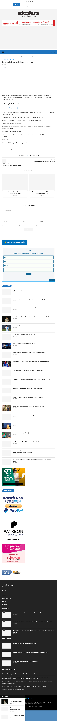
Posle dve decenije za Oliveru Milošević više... (16, 700)
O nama (17, 7)
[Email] (32, 1)
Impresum (39, 7)
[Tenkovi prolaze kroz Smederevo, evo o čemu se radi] (6, 615)
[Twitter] (26, 1)
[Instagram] (28, 1)
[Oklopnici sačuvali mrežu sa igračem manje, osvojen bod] (6, 328)
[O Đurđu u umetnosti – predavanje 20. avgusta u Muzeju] (6, 373)
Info (9, 56)
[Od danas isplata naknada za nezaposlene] (6, 337)
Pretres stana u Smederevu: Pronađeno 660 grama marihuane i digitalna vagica (32, 460)
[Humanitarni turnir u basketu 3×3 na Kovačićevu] (6, 310)
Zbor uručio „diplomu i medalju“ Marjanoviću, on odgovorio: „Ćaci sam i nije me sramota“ (34, 631)
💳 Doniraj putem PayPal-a (15, 242)
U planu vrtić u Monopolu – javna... (17, 716)
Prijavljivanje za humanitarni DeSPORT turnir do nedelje (27, 388)
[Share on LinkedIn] (33, 155)
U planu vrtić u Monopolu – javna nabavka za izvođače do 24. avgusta (31, 379)
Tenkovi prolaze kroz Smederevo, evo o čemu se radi (27, 613)
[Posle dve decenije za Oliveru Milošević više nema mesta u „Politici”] (15, 182)
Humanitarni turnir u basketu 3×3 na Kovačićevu (25, 308)
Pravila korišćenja (25, 7)
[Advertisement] (28, 38)
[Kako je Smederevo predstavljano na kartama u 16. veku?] (6, 435)
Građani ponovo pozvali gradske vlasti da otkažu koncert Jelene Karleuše (32, 621)
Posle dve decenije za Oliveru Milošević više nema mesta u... (15, 192)
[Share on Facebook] (30, 155)
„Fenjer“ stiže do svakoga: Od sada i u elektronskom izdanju (42, 192)
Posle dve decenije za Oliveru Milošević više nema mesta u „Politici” (31, 317)
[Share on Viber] (36, 155)
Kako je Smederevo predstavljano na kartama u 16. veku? (28, 433)
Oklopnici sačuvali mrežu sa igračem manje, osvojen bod (28, 325)
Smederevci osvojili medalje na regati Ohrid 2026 (26, 442)
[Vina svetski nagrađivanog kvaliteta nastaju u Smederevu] (6, 408)
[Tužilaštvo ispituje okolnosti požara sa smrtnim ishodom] (6, 399)
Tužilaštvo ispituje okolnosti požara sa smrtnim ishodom (28, 397)
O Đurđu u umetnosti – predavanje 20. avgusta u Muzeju (28, 370)
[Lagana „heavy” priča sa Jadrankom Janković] (6, 292)
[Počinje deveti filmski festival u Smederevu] (6, 346)
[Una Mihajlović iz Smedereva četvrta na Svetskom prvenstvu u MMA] (6, 364)
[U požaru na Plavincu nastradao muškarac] (6, 426)
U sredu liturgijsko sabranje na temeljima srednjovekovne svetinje (21, 107)
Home (3, 56)
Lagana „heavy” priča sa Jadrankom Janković (25, 290)
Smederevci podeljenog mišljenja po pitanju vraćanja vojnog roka (30, 299)
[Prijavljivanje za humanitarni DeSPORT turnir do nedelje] (6, 390)
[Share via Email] (38, 155)
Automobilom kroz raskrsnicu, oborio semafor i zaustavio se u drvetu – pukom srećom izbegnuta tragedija (32, 451)
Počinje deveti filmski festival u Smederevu (24, 343)
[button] (21, 4)
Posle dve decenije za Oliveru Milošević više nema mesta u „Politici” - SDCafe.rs (21, 677)
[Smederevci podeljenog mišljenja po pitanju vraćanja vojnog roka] (6, 301)
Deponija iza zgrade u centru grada (16, 689)
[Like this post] (28, 155)
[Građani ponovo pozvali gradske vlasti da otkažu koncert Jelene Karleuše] (6, 624)
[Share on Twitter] (31, 155)
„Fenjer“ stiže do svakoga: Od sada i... (15, 708)
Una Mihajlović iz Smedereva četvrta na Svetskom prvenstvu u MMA (31, 361)
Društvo (14, 56)
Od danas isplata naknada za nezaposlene (24, 334)
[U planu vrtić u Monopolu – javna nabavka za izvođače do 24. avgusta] (6, 382)
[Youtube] (30, 1)
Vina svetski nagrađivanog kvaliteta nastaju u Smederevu (28, 406)
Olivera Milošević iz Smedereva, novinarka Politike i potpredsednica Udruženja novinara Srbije (26, 677)
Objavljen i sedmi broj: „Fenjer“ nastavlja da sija (25, 415)
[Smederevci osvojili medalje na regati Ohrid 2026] (6, 444)
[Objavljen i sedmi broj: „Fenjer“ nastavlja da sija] (6, 417)
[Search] (54, 52)
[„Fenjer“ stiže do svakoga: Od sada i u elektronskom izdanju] (42, 182)
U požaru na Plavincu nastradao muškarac (24, 424)
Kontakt (33, 7)
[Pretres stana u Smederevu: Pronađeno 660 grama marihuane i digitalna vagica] (6, 462)
